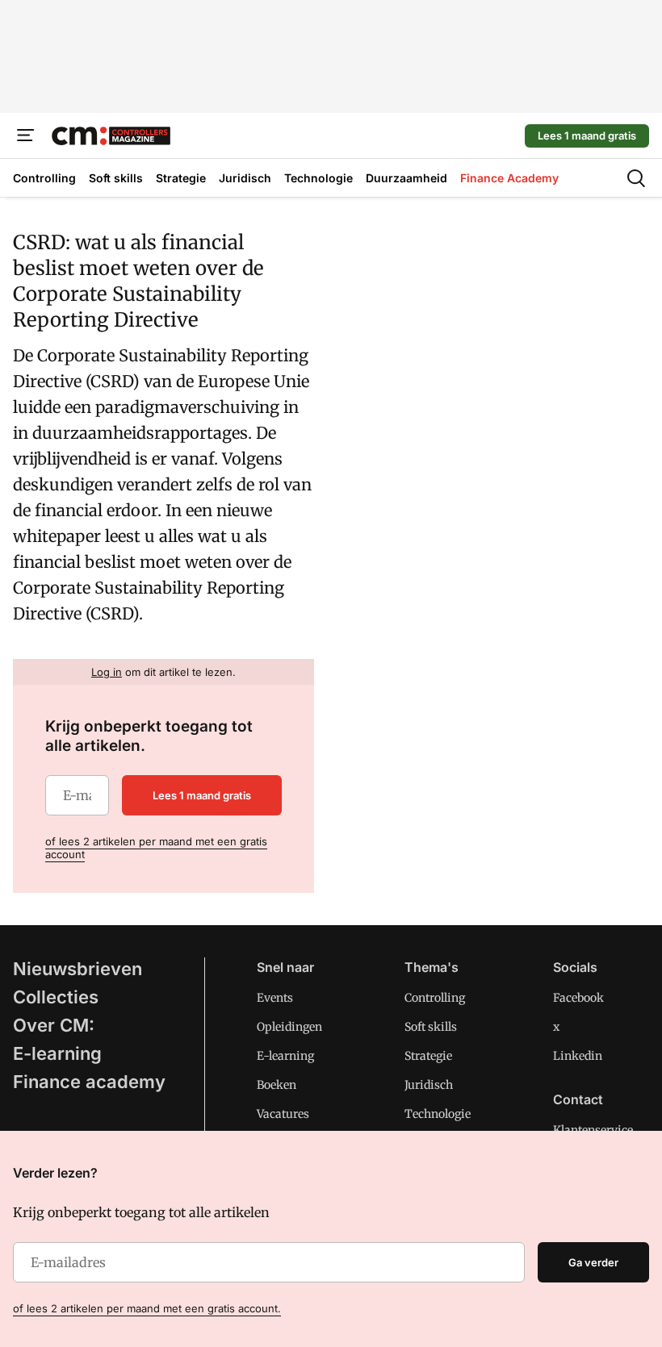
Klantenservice (593, 1130)
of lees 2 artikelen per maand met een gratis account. (147, 1308)
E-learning (57, 1053)
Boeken (276, 1085)
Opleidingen (289, 1027)
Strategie (428, 1056)
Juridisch (428, 1085)
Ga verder (593, 1262)
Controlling (434, 997)
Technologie (437, 1114)
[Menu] (26, 135)
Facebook (578, 997)
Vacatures (283, 1114)
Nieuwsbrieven (77, 968)
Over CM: (53, 1025)
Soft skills (430, 1027)
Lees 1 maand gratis (587, 135)
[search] (636, 178)
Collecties (55, 996)
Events (275, 997)
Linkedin (577, 1056)
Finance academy (89, 1081)
